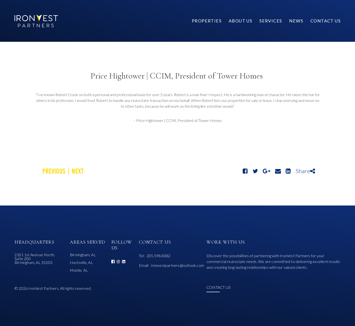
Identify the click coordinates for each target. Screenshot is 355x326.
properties (206, 20)
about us (240, 20)
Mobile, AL (79, 270)
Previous (53, 171)
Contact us (325, 20)
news (296, 20)
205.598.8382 (158, 256)
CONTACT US (218, 287)
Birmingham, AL (83, 255)
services (270, 20)
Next (78, 171)
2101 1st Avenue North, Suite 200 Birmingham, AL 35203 (34, 258)
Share (303, 170)
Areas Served (87, 242)
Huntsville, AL (81, 262)
